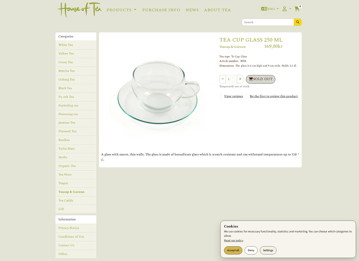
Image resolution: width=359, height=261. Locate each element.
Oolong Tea (66, 79)
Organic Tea (67, 166)
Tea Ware (65, 174)
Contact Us (66, 245)
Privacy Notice (68, 228)
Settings (268, 250)
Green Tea (65, 62)
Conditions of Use (71, 236)
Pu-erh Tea (66, 96)
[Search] (298, 22)
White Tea (65, 45)
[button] (270, 9)
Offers (63, 254)
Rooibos (64, 140)
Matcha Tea (66, 70)
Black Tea (65, 88)
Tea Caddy (65, 200)
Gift (61, 209)
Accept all (233, 250)
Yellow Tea (66, 53)
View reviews (233, 96)
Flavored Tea (67, 131)
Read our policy (233, 240)
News (192, 10)
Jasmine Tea (66, 122)
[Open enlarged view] (158, 94)
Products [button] (119, 10)
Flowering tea (68, 114)
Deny (251, 250)
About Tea (217, 10)
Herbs (62, 157)
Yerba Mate (66, 148)
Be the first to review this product (274, 96)
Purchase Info (161, 10)
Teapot (63, 183)
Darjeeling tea (68, 105)
